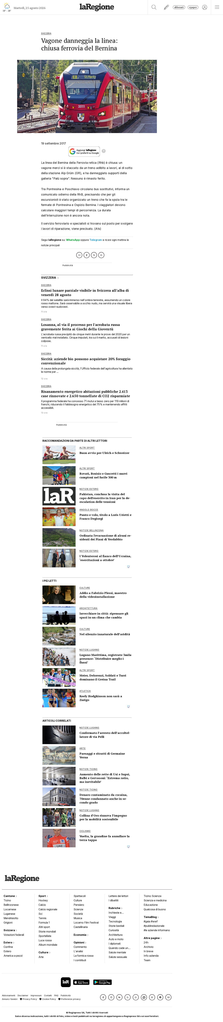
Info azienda (151, 955)
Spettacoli (80, 896)
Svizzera (10, 930)
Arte (41, 957)
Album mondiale (48, 944)
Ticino (7, 900)
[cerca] (154, 7)
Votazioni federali (14, 934)
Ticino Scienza (152, 896)
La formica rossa (83, 955)
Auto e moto (116, 939)
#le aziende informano (157, 930)
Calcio (42, 904)
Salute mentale (117, 952)
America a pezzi (13, 955)
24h (146, 942)
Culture (44, 952)
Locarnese (10, 909)
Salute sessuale (118, 957)
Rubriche (115, 908)
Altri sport (44, 927)
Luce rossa (45, 940)
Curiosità (114, 930)
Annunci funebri (9, 999)
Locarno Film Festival (86, 922)
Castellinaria (81, 927)
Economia (80, 934)
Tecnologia (115, 921)
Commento (80, 946)
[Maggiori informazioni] (104, 151)
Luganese (9, 913)
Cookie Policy (48, 999)
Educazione (151, 904)
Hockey (43, 900)
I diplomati (114, 943)
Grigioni (8, 922)
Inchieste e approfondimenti (118, 913)
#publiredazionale (154, 925)
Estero (8, 942)
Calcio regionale (48, 909)
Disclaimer (23, 995)
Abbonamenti (8, 995)
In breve (148, 951)
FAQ (56, 995)
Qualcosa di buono (155, 909)
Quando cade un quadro (118, 948)
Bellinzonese (11, 904)
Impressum (36, 995)
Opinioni (79, 942)
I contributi (80, 960)
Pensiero (79, 904)
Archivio (148, 946)
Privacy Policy (29, 999)
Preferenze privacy (70, 999)
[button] (103, 997)
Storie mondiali (47, 931)
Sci (40, 913)
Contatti (48, 995)
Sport (43, 896)
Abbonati (179, 7)
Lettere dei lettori (118, 896)
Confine (8, 946)
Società (78, 913)
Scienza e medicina (155, 900)
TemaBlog (150, 917)
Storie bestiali (116, 925)
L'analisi (78, 951)
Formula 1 (44, 922)
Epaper (193, 7)
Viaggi (112, 917)
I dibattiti (113, 900)
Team (147, 960)
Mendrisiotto (11, 918)
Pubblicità (66, 995)
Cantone (10, 896)
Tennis (42, 918)
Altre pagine (152, 938)
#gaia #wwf (151, 921)
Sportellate (45, 936)
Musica (78, 918)
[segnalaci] (166, 7)
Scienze (78, 909)
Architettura (115, 934)
